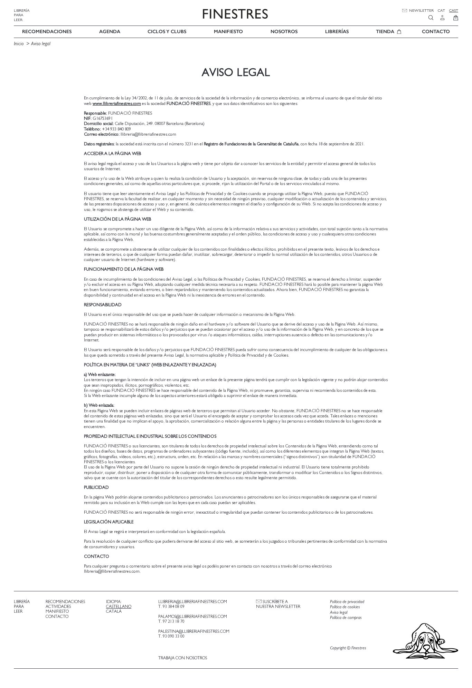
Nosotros (284, 32)
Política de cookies (345, 607)
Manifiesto (228, 32)
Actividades (58, 606)
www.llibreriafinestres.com (117, 103)
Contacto (436, 32)
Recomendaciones (47, 32)
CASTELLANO (118, 606)
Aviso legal (40, 43)
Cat (441, 10)
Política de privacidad (347, 602)
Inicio (18, 43)
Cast (453, 10)
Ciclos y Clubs (167, 32)
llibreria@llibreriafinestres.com (192, 602)
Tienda (385, 32)
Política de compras (346, 618)
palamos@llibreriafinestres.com (192, 616)
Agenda (109, 32)
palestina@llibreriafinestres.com (193, 631)
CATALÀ (114, 611)
